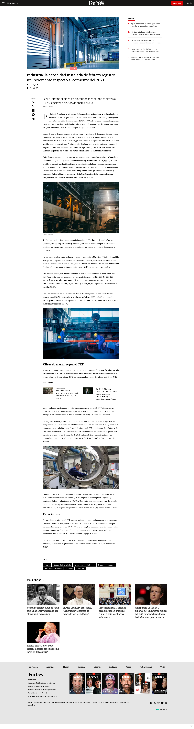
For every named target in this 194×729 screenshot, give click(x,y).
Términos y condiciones (82, 702)
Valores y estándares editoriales (62, 702)
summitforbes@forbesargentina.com (44, 689)
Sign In (189, 3)
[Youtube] (162, 703)
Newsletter (38, 702)
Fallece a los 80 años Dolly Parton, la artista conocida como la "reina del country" (43, 649)
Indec (100, 565)
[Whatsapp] (33, 102)
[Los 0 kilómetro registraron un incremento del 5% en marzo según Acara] (48, 390)
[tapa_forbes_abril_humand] (93, 684)
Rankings (113, 667)
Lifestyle (97, 667)
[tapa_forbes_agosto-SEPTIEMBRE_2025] (159, 684)
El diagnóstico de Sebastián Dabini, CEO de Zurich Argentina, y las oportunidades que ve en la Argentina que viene (146, 33)
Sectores (80, 569)
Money (66, 667)
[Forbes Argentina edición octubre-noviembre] (143, 684)
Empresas (79, 565)
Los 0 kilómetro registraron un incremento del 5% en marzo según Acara (67, 394)
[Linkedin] (33, 119)
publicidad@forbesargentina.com (45, 683)
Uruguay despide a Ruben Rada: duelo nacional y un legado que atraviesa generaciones (43, 611)
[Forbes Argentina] (97, 3)
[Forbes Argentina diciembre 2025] (126, 684)
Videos (128, 667)
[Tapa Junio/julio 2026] (77, 684)
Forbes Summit (146, 667)
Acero (47, 565)
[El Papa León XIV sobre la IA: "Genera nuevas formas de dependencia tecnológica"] (79, 594)
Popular (131, 18)
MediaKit (30, 702)
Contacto (47, 702)
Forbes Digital (32, 85)
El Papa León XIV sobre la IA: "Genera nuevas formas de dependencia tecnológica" (77, 611)
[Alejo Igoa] (110, 684)
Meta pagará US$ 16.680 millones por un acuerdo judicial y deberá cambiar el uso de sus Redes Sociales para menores (151, 612)
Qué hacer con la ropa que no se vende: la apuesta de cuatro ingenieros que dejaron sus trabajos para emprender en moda (145, 25)
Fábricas (90, 565)
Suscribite (177, 3)
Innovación (33, 667)
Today (162, 667)
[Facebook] (33, 111)
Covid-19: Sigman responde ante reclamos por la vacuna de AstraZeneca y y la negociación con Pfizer (106, 394)
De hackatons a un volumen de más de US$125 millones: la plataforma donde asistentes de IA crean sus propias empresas (146, 58)
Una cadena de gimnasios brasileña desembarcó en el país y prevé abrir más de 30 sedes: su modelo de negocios (146, 41)
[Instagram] (159, 703)
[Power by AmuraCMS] (161, 709)
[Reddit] (33, 115)
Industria (111, 565)
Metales (69, 569)
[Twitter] (33, 106)
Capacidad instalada (62, 565)
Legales (94, 702)
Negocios (81, 667)
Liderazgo (50, 667)
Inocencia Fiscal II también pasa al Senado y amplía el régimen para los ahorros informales (112, 612)
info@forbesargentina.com (42, 686)
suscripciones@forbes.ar (44, 693)
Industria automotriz (53, 569)
